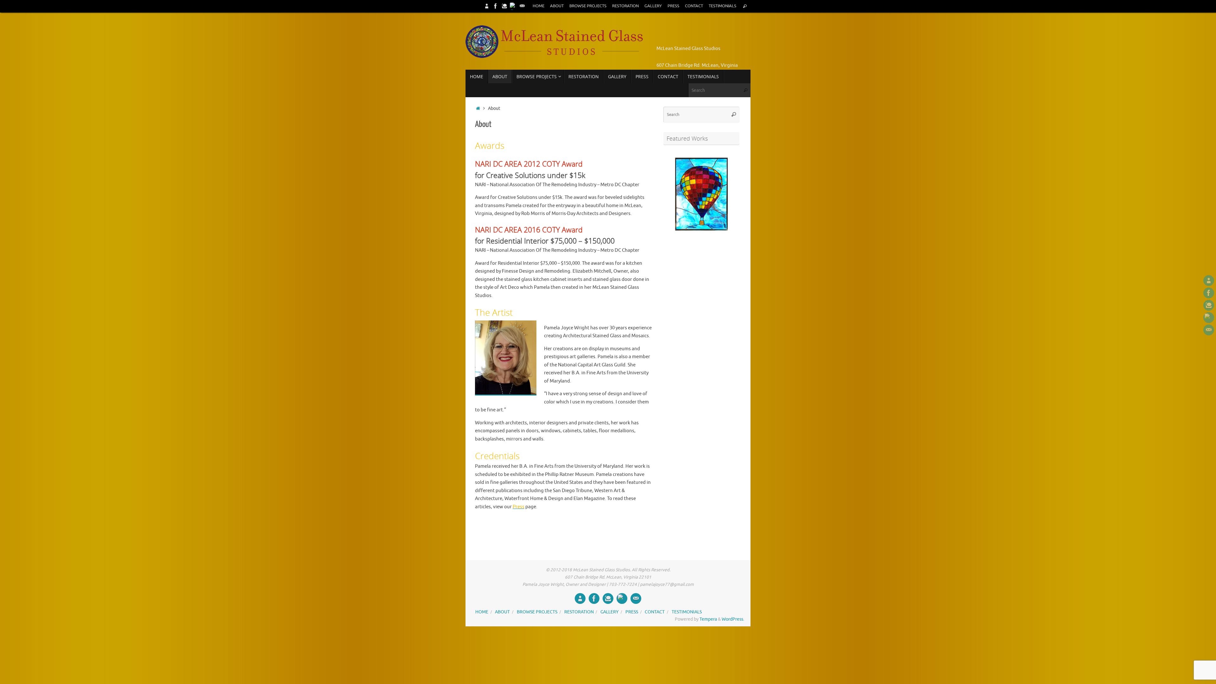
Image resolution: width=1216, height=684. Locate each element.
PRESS (673, 6)
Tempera (708, 619)
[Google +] (513, 6)
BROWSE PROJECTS (587, 6)
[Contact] (522, 6)
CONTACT (694, 6)
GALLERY (653, 6)
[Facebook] (495, 6)
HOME (538, 6)
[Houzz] (504, 6)
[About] (486, 6)
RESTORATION (625, 6)
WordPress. (733, 619)
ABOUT (557, 6)
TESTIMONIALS (722, 6)
